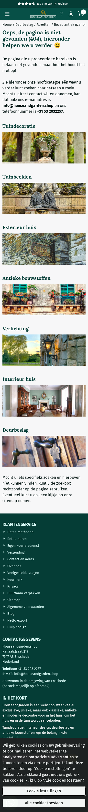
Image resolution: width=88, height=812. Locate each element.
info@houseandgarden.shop (36, 674)
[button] (7, 13)
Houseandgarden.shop (19, 646)
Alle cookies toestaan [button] (44, 803)
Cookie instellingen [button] (44, 791)
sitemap (9, 500)
